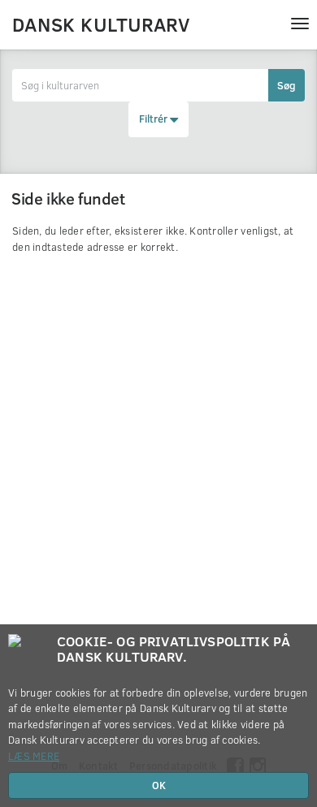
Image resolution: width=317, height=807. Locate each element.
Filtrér (154, 118)
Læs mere (33, 756)
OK (159, 785)
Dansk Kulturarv (100, 24)
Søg (286, 85)
